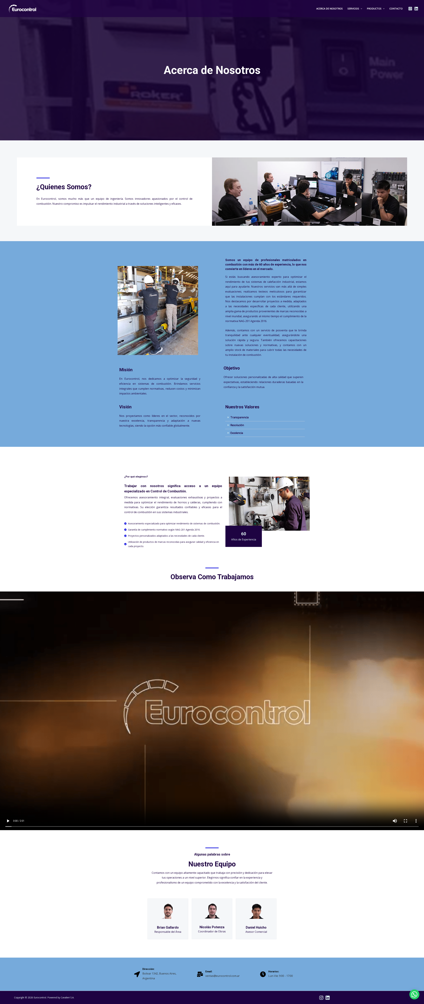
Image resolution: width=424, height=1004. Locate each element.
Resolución (237, 425)
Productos (374, 8)
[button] (360, 8)
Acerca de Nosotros (329, 8)
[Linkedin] (416, 9)
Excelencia (236, 433)
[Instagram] (410, 9)
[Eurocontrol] (22, 8)
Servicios (353, 8)
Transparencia (239, 417)
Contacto (396, 8)
